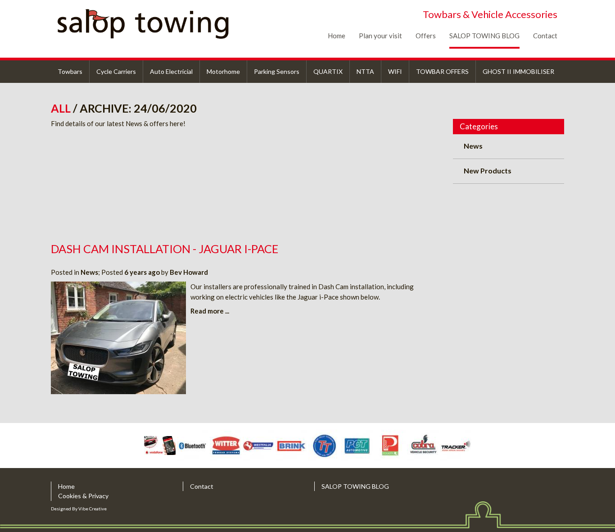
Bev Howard (189, 272)
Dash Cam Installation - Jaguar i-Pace (164, 248)
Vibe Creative (92, 508)
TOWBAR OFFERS (442, 71)
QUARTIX (328, 71)
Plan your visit (380, 36)
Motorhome (223, 71)
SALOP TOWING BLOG (484, 36)
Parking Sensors (276, 71)
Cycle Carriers (116, 71)
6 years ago (142, 272)
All (62, 108)
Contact (545, 36)
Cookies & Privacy (83, 496)
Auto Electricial (171, 71)
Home (336, 36)
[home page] (158, 24)
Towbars (70, 71)
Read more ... (209, 311)
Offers (426, 36)
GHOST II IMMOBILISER (518, 71)
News (89, 272)
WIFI (395, 71)
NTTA (365, 71)
